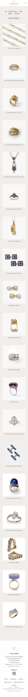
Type (20, 11)
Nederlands (16, 687)
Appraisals (7, 682)
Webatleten (18, 691)
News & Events (18, 682)
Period (17, 13)
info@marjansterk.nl (14, 666)
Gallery (21, 679)
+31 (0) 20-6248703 (17, 664)
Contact (14, 685)
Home (6, 679)
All (6, 11)
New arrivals (13, 11)
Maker (10, 13)
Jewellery (13, 679)
